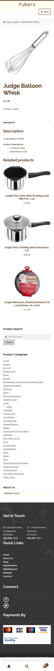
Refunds (7, 573)
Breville (6, 379)
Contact (7, 576)
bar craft (7, 368)
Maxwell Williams (10, 424)
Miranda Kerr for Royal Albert (16, 431)
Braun (6, 375)
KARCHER (7, 410)
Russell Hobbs (9, 446)
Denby (6, 393)
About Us (8, 558)
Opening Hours (11, 493)
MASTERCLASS (9, 421)
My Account (9, 666)
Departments (10, 565)
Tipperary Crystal (11, 467)
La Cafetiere (9, 417)
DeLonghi (7, 389)
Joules (6, 403)
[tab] (27, 123)
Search (9, 342)
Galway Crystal (10, 400)
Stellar (6, 456)
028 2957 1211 (34, 538)
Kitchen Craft (9, 414)
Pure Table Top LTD (11, 439)
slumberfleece (9, 449)
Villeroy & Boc (9, 477)
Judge (16, 22)
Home (8, 22)
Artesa (6, 361)
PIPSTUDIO (7, 435)
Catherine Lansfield (12, 386)
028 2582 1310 (10, 538)
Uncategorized (10, 470)
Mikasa (6, 428)
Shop (6, 562)
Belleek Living (9, 372)
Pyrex (5, 442)
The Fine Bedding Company (15, 463)
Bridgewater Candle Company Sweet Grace (23, 382)
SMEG (5, 453)
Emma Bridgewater (12, 396)
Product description (13, 144)
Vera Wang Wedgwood (13, 474)
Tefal (5, 460)
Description (9, 122)
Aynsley (6, 365)
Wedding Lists (10, 569)
